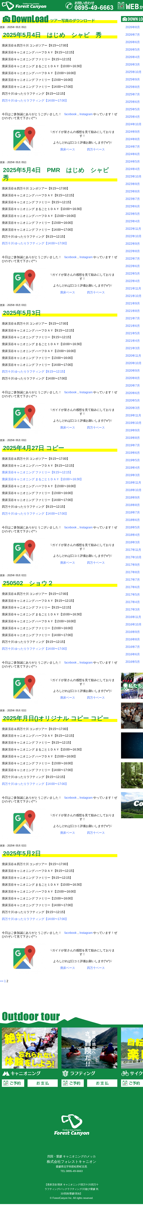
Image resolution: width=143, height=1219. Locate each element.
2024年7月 (132, 146)
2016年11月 (133, 617)
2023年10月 (133, 176)
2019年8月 (132, 437)
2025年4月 (132, 116)
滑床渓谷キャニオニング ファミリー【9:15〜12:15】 (37, 472)
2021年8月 (132, 310)
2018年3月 (132, 542)
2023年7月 (132, 198)
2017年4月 (132, 602)
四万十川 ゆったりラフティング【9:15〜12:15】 (34, 371)
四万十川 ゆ (10, 243)
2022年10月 (133, 236)
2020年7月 (132, 385)
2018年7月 (132, 512)
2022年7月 (132, 258)
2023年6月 (132, 206)
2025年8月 (132, 86)
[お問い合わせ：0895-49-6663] (89, 5)
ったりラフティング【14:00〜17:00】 (43, 243)
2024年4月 (132, 169)
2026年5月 (132, 49)
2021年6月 (132, 325)
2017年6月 (132, 587)
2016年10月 (133, 624)
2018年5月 (132, 527)
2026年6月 (132, 42)
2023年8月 (132, 191)
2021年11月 (133, 288)
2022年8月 (132, 251)
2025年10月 (133, 72)
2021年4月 (132, 340)
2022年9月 (132, 243)
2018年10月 (133, 490)
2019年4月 (132, 467)
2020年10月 (133, 363)
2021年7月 (132, 318)
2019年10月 (133, 422)
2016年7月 (132, 646)
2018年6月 (132, 519)
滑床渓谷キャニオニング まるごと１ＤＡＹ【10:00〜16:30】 (42, 479)
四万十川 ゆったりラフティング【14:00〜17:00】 (35, 100)
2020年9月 (132, 370)
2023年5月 (132, 213)
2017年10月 (133, 557)
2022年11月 (133, 228)
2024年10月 (133, 124)
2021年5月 (132, 333)
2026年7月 (132, 34)
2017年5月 (132, 594)
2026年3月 (132, 64)
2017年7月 (132, 579)
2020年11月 (133, 355)
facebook (70, 114)
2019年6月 (132, 452)
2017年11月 (133, 549)
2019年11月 (133, 415)
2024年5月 (132, 161)
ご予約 (13, 1083)
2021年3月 (132, 348)
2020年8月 (132, 378)
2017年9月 (132, 564)
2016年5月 (132, 661)
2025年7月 (132, 94)
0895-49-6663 (74, 1171)
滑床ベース (67, 149)
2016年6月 (132, 654)
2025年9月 (132, 79)
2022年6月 (132, 266)
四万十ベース (96, 149)
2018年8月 (132, 505)
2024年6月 (132, 154)
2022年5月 (132, 273)
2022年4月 (132, 281)
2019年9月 (132, 430)
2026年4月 (132, 57)
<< (1, 981)
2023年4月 (132, 221)
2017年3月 (132, 609)
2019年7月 (132, 445)
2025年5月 (132, 109)
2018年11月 (133, 482)
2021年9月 (132, 303)
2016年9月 (132, 631)
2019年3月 (132, 475)
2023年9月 (132, 184)
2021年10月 (133, 296)
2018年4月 (132, 534)
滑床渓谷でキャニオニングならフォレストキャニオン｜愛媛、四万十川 (24, 5)
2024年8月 (132, 139)
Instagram (86, 114)
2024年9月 (132, 131)
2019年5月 (132, 460)
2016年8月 (132, 639)
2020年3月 (132, 408)
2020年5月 (132, 400)
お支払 (43, 1083)
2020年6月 (132, 393)
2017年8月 (132, 572)
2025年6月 (132, 101)
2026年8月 (132, 27)
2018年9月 (132, 497)
